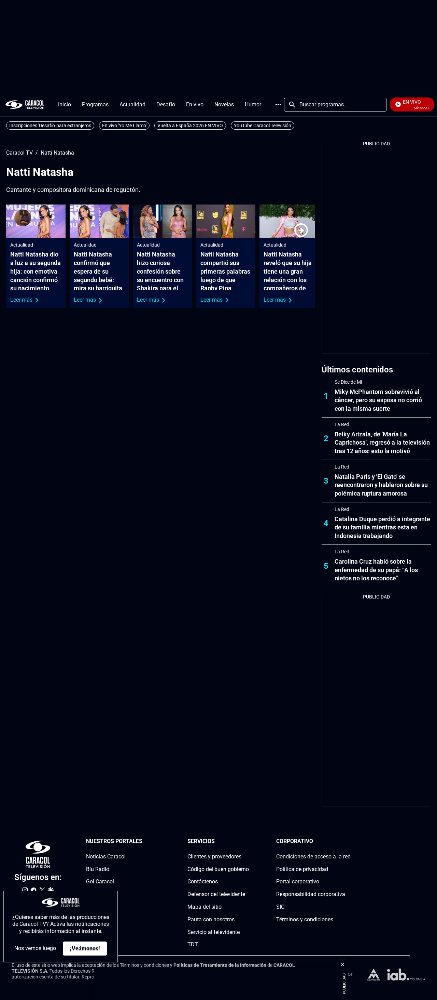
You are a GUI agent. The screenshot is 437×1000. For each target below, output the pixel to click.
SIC (280, 907)
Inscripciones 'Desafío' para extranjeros (50, 125)
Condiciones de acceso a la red (313, 856)
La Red (342, 424)
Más (278, 104)
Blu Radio (97, 869)
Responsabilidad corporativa (310, 894)
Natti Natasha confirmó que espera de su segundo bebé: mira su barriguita (98, 271)
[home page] (25, 104)
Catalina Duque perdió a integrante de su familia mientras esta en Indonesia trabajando (382, 527)
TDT (192, 944)
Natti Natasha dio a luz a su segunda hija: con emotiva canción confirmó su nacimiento (35, 271)
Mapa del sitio (204, 907)
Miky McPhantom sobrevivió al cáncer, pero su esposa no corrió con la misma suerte (378, 400)
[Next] (301, 230)
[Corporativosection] (349, 841)
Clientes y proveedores (214, 856)
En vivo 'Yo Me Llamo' (124, 125)
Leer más (21, 300)
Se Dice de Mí (348, 382)
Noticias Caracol (106, 856)
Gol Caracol (100, 881)
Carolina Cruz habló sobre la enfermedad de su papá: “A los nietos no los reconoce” (376, 570)
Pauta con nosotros (211, 919)
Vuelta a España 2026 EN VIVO (190, 125)
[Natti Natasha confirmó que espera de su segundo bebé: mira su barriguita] (99, 221)
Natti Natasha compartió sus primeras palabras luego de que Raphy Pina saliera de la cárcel (225, 280)
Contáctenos (202, 881)
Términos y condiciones (304, 919)
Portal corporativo (297, 881)
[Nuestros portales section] (144, 841)
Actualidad (21, 245)
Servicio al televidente (213, 932)
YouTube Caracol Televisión (262, 125)
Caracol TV (19, 153)
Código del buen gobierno (218, 869)
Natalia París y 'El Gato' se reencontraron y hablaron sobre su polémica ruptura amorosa (381, 485)
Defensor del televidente (216, 894)
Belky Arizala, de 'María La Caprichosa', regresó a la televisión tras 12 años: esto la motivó (382, 443)
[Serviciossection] (247, 841)
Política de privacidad (302, 869)
